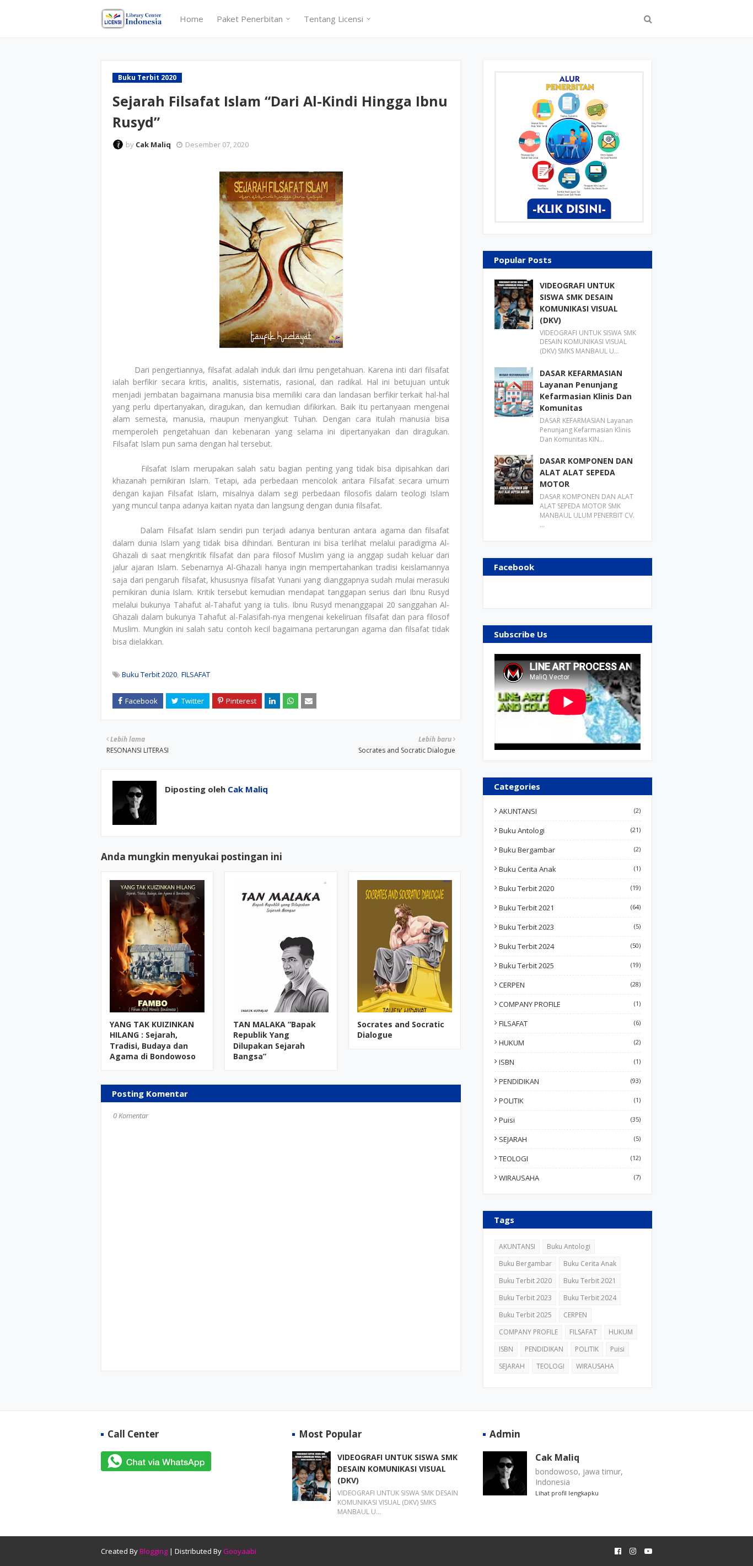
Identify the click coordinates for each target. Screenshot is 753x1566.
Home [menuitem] (191, 18)
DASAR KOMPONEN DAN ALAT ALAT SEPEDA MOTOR (586, 472)
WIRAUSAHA (570, 1178)
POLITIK (570, 1101)
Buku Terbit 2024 (570, 946)
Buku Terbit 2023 (570, 927)
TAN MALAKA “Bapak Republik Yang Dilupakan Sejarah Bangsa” (274, 1040)
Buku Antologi (570, 830)
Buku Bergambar (570, 850)
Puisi (570, 1120)
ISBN (570, 1062)
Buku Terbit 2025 (570, 965)
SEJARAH (570, 1139)
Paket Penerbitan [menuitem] (250, 18)
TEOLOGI (570, 1158)
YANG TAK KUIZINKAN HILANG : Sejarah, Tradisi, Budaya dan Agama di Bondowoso (153, 1040)
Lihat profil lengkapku (567, 1493)
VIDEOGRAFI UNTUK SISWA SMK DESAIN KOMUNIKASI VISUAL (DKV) (579, 302)
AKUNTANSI (570, 811)
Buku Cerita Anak (570, 869)
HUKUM (570, 1043)
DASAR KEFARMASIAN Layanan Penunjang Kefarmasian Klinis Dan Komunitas (586, 390)
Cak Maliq (153, 144)
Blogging (153, 1551)
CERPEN (570, 985)
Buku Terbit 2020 (149, 674)
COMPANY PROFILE (570, 1004)
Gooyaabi (239, 1551)
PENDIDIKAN (570, 1081)
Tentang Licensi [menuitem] (333, 18)
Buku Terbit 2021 (570, 908)
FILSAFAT (195, 674)
